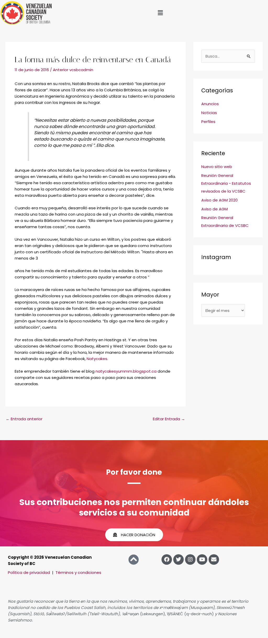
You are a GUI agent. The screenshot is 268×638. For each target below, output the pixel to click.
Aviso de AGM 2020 (219, 200)
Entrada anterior (24, 419)
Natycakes (97, 358)
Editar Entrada (169, 419)
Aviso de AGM (214, 209)
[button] (160, 13)
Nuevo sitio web (216, 166)
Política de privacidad (29, 572)
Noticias (209, 112)
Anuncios (210, 104)
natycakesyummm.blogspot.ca (126, 371)
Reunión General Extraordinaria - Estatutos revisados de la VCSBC (226, 183)
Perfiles (208, 121)
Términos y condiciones (78, 572)
